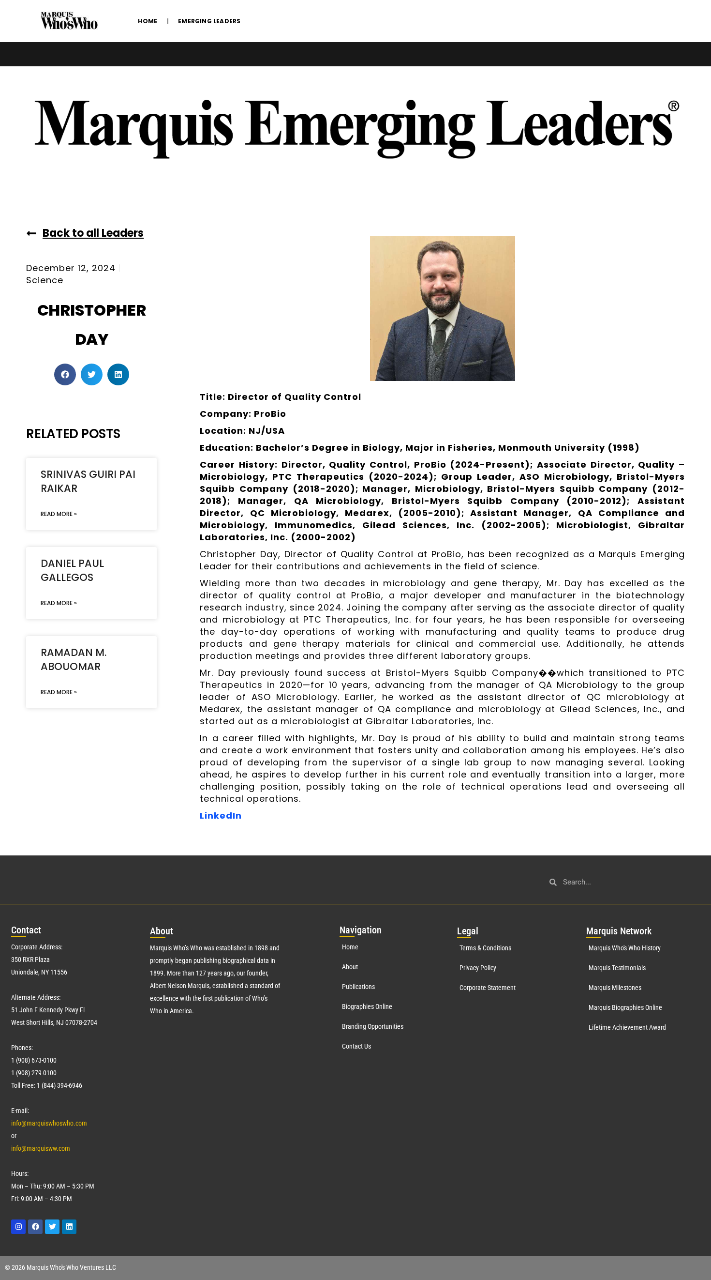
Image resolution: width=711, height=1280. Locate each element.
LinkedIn (221, 815)
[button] (65, 374)
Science (44, 280)
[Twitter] (52, 1226)
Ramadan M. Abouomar (73, 659)
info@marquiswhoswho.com (49, 1123)
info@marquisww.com (40, 1148)
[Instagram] (18, 1226)
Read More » (59, 514)
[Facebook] (35, 1226)
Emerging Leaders (209, 21)
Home (147, 21)
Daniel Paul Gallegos (72, 570)
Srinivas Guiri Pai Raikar (88, 481)
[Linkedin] (69, 1226)
